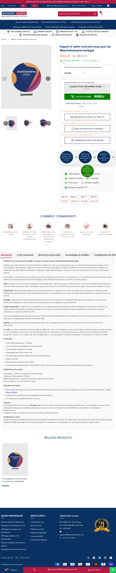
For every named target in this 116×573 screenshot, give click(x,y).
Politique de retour (37, 529)
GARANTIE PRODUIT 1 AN (68, 31)
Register (99, 6)
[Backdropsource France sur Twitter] (88, 558)
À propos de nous (37, 522)
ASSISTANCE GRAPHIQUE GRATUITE (34, 35)
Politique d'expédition (38, 533)
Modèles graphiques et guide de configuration (80, 123)
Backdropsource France (14, 564)
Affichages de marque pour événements (85, 22)
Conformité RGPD (36, 536)
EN (35, 6)
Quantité (67, 73)
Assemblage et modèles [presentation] (77, 255)
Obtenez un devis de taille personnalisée (78, 135)
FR (23, 6)
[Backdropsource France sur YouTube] (111, 558)
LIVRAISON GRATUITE (44, 31)
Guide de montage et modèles (88, 129)
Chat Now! (95, 570)
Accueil (3, 39)
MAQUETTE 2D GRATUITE (88, 35)
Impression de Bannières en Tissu (54, 22)
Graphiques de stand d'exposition (90, 27)
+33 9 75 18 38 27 (80, 6)
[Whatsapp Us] (112, 570)
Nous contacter (36, 525)
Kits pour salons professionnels (27, 22)
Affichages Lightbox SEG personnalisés (27, 27)
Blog (2, 6)
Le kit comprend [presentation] (25, 255)
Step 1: (65, 64)
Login (93, 6)
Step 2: (65, 79)
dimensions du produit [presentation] (49, 255)
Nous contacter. (11, 392)
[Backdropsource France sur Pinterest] (99, 558)
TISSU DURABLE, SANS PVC (20, 31)
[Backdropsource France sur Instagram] (105, 558)
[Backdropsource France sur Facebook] (94, 558)
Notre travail (12, 6)
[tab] (25, 255)
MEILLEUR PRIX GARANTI (63, 35)
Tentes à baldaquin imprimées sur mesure (60, 27)
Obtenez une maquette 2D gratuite (76, 112)
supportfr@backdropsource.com (59, 6)
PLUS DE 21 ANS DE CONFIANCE (97, 31)
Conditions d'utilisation (38, 540)
